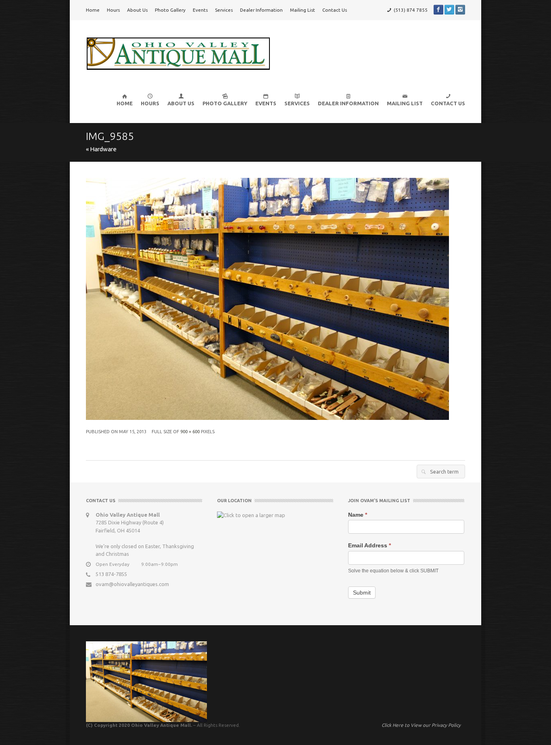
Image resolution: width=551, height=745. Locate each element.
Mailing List (302, 10)
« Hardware (101, 149)
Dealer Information (261, 10)
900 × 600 (190, 431)
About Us (137, 10)
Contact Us (334, 10)
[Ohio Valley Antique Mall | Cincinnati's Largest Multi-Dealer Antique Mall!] (178, 53)
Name (357, 514)
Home (93, 10)
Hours (113, 10)
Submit (362, 592)
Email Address (369, 545)
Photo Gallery (170, 10)
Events (200, 10)
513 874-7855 (111, 574)
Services (224, 10)
